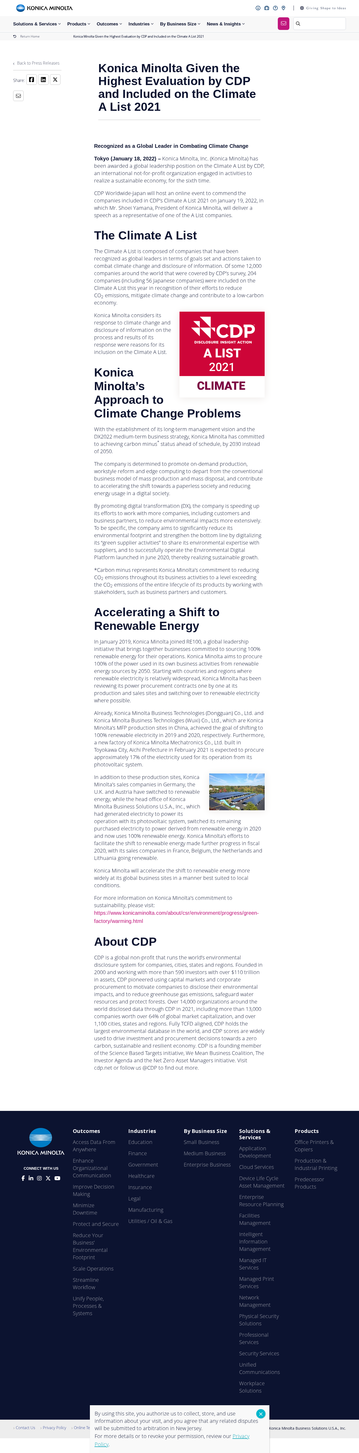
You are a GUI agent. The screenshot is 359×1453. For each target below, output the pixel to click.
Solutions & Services (35, 24)
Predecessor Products (309, 1183)
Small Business (201, 1142)
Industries (139, 24)
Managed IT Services (252, 1264)
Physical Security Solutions (259, 1320)
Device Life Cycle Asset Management (262, 1182)
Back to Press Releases (37, 63)
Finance (137, 1153)
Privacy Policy (54, 1427)
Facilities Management (255, 1219)
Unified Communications (259, 1368)
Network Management (255, 1301)
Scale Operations (93, 1268)
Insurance (140, 1187)
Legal (134, 1198)
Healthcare (141, 1175)
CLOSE (260, 1413)
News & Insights (224, 24)
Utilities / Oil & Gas (150, 1221)
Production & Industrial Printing (316, 1164)
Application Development (255, 1152)
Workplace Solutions (252, 1387)
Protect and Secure (96, 1223)
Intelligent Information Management (255, 1241)
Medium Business (205, 1153)
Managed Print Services (256, 1282)
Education (140, 1142)
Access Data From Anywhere (94, 1145)
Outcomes (107, 24)
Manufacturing (145, 1209)
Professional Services (254, 1338)
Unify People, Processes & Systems (88, 1306)
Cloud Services (256, 1166)
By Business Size (178, 24)
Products (76, 24)
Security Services (259, 1353)
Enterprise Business (207, 1164)
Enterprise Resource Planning (261, 1200)
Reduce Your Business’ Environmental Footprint (90, 1246)
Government (143, 1164)
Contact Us (25, 1427)
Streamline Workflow (86, 1283)
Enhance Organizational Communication (92, 1168)
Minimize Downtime (85, 1209)
